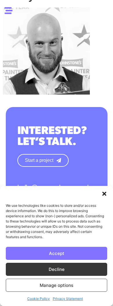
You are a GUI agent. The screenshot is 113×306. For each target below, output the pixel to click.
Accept (56, 253)
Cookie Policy (38, 298)
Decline (57, 269)
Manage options (56, 285)
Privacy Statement (68, 298)
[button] (104, 194)
